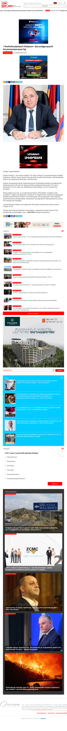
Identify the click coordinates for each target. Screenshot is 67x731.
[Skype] (19, 82)
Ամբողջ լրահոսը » (33, 313)
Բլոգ (6, 378)
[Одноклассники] (4, 82)
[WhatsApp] (17, 82)
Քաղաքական (8, 52)
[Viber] (14, 82)
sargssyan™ (43, 718)
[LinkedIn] (12, 82)
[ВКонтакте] (7, 82)
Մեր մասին (51, 713)
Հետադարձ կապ (41, 713)
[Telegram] (21, 82)
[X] (9, 82)
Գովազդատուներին (61, 713)
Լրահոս (6, 231)
